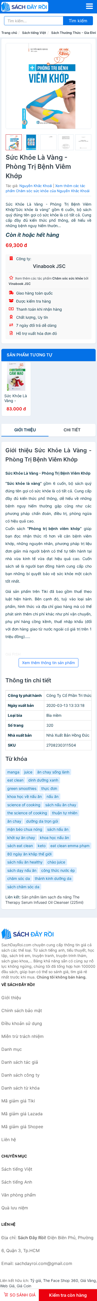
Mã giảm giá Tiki (18, 1100)
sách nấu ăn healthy (25, 862)
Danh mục (11, 1049)
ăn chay (14, 821)
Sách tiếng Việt (34, 33)
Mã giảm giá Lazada (22, 1113)
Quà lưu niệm (14, 1207)
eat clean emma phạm (69, 845)
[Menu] (89, 6)
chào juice (56, 862)
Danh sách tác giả (19, 1062)
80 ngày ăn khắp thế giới (29, 854)
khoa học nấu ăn (54, 837)
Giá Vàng (88, 1280)
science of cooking (23, 804)
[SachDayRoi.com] (34, 6)
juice (28, 772)
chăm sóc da (18, 878)
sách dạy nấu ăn (21, 870)
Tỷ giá (35, 1280)
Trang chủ (9, 33)
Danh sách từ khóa (20, 1088)
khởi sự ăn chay (21, 837)
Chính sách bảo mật (21, 1010)
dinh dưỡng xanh (43, 780)
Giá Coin (24, 1286)
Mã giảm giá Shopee (22, 1126)
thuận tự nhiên (64, 813)
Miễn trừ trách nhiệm (22, 1036)
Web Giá (7, 1286)
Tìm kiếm (78, 20)
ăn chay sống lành (53, 772)
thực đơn (49, 788)
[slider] (14, 142)
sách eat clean (20, 845)
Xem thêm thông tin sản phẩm (48, 662)
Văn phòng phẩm (18, 1195)
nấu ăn (52, 796)
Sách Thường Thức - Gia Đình (74, 33)
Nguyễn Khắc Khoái (35, 186)
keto (42, 845)
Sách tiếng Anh (16, 1182)
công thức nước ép (58, 870)
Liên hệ (8, 1139)
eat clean (15, 780)
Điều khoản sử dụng (21, 1023)
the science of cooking (27, 813)
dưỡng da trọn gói (42, 821)
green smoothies (21, 788)
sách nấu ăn (57, 829)
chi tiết (72, 429)
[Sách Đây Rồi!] (28, 933)
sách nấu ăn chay (60, 804)
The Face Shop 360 (60, 1280)
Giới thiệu (25, 429)
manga (13, 772)
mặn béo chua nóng (24, 829)
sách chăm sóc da (23, 886)
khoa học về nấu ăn (24, 796)
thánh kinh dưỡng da (53, 878)
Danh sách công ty (20, 1075)
